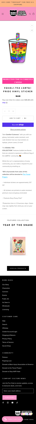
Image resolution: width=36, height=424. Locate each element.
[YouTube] (12, 402)
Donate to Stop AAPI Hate (11, 371)
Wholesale (6, 306)
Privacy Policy (7, 338)
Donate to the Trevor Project (12, 368)
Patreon (5, 357)
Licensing (5, 309)
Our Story (5, 284)
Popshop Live (7, 361)
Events (4, 295)
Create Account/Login (9, 331)
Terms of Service (8, 342)
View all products (18, 268)
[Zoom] (32, 25)
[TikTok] (17, 402)
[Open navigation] (3, 14)
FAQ (3, 321)
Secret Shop (6, 346)
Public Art (5, 299)
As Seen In (6, 302)
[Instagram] (8, 402)
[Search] (30, 14)
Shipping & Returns (8, 335)
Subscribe (9, 397)
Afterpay (5, 328)
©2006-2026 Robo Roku (24, 419)
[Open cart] (33, 14)
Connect (5, 291)
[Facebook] (3, 402)
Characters (6, 288)
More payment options (18, 129)
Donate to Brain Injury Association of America (17, 364)
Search (4, 324)
